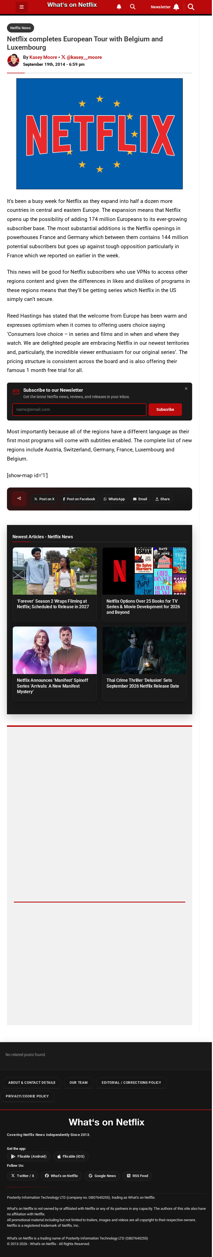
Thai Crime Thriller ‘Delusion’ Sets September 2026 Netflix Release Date (142, 683)
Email (142, 499)
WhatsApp (116, 499)
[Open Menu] (22, 7)
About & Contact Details (31, 1083)
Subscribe (165, 409)
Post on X (46, 499)
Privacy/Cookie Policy (27, 1096)
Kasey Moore (43, 57)
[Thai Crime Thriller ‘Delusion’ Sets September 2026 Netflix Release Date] (144, 650)
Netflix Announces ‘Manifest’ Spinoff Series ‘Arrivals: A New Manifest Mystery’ (52, 686)
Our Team (79, 1083)
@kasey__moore (84, 57)
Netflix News (20, 28)
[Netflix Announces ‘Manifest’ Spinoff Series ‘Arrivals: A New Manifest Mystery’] (55, 650)
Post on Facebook (81, 499)
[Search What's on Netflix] (132, 6)
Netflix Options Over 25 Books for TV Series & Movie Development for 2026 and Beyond (143, 607)
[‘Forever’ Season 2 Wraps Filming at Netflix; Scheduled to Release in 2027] (55, 571)
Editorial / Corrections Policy (131, 1083)
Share (165, 499)
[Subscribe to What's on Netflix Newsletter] (119, 6)
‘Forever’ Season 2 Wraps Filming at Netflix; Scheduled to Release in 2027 (53, 604)
